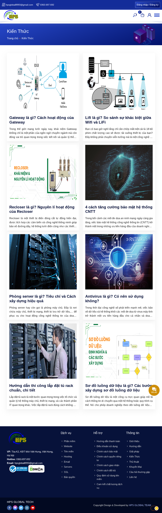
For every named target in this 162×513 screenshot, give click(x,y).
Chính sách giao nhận (108, 465)
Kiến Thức (134, 456)
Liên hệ (133, 477)
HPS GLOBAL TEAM (140, 505)
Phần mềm (69, 441)
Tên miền (69, 451)
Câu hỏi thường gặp (139, 472)
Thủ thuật (134, 461)
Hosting (68, 456)
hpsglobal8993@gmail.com (19, 4)
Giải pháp (134, 451)
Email (67, 461)
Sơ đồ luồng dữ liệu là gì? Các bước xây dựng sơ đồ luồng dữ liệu (118, 387)
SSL (66, 472)
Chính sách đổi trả (106, 470)
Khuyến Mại (135, 466)
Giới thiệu (134, 441)
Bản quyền (69, 477)
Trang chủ (12, 38)
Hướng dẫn (135, 446)
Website (68, 446)
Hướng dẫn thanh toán (108, 441)
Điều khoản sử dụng (107, 446)
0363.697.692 (47, 4)
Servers (68, 466)
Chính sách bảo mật (107, 451)
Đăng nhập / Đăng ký (148, 4)
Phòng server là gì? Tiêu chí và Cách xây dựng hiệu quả (42, 298)
